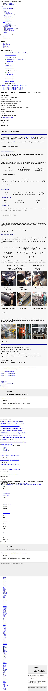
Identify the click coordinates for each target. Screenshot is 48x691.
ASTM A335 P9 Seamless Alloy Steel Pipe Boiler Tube (13, 433)
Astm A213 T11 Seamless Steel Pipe (7, 383)
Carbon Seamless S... (10, 61)
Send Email (2, 542)
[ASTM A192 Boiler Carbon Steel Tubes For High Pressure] (11, 439)
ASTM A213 (2, 382)
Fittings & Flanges (8, 21)
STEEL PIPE (7, 27)
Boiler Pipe (2, 484)
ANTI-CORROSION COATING (11, 28)
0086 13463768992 (8, 3)
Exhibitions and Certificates (10, 14)
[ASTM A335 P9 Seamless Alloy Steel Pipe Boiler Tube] (11, 430)
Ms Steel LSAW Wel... (10, 55)
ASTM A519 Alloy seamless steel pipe (7, 373)
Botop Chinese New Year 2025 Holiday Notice (9, 473)
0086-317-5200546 (6, 495)
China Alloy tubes (3, 386)
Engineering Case (8, 13)
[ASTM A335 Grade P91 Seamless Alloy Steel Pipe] (10, 426)
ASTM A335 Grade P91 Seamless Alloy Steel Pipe (12, 428)
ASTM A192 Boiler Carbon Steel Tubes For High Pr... (13, 442)
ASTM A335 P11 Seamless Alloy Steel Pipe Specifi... (12, 423)
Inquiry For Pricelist (4, 482)
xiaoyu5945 (5, 521)
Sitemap (20, 483)
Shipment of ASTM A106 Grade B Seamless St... (10, 455)
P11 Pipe (2, 388)
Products (4, 15)
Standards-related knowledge (10, 25)
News (4, 22)
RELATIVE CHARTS (9, 30)
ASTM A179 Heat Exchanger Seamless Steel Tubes (12, 437)
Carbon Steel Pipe (23, 484)
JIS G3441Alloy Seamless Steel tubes (7, 371)
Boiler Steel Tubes (3, 384)
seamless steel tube (29, 137)
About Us (4, 11)
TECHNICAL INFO (7, 26)
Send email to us (3, 117)
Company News (8, 23)
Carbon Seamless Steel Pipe (10, 484)
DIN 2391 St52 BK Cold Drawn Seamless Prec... (10, 469)
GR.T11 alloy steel (3, 387)
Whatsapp (8, 117)
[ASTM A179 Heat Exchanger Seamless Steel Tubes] (10, 435)
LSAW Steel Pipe (8, 16)
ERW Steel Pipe (8, 19)
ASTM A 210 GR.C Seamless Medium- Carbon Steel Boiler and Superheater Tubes (19, 367)
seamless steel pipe (30, 484)
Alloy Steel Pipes (37, 484)
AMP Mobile (25, 483)
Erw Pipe (17, 484)
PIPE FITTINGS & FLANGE (11, 29)
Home (4, 10)
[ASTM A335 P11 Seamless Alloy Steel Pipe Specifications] (11, 421)
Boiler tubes (2, 385)
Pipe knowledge (8, 24)
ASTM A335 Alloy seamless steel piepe (7, 375)
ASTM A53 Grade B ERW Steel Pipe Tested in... (10, 464)
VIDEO (4, 31)
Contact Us (5, 32)
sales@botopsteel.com (10, 4)
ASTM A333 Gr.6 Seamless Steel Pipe (10, 368)
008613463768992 (6, 513)
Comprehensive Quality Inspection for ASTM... (9, 460)
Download (7, 12)
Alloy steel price (3, 381)
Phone (12, 117)
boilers (14, 142)
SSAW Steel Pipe (8, 18)
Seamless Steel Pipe (8, 17)
